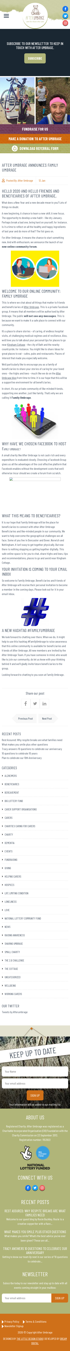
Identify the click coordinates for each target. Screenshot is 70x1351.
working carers (13, 994)
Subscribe (35, 58)
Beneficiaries (12, 784)
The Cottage (11, 968)
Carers (9, 817)
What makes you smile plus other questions (25, 744)
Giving (8, 868)
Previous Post (25, 718)
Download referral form (39, 148)
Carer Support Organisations (21, 809)
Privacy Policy (11, 1321)
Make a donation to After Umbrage (35, 138)
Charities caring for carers (20, 826)
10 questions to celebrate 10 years (20, 753)
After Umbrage (25, 180)
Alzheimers (11, 775)
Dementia (10, 843)
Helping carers (13, 876)
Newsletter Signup (14, 1326)
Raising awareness (15, 935)
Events (9, 851)
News (7, 926)
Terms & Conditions (36, 1321)
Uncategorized (13, 977)
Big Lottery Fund (14, 801)
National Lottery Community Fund (23, 918)
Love (7, 910)
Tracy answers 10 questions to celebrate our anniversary (32, 749)
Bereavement (12, 792)
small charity (12, 952)
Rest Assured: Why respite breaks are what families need (32, 740)
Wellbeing (10, 985)
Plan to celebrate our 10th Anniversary (22, 758)
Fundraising (11, 859)
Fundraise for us (35, 129)
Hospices (9, 884)
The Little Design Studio (30, 1338)
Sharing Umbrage (14, 943)
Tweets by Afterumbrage (15, 1012)
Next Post (47, 718)
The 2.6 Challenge (14, 960)
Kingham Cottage (16, 344)
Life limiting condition (16, 893)
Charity (9, 834)
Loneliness (11, 901)
